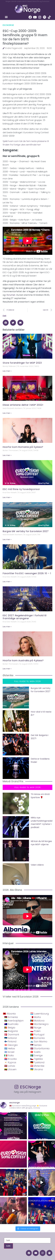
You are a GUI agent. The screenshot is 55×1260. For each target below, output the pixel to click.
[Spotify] (44, 17)
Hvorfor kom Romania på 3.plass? (23, 447)
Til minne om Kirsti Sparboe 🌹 (40, 796)
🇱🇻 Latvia (9, 1066)
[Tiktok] (49, 17)
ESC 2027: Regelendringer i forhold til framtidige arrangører (24, 617)
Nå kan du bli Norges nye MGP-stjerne (41, 843)
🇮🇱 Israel (9, 1052)
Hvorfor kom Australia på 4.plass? (23, 660)
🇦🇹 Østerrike (37, 1066)
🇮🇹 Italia (9, 1055)
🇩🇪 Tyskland (37, 1062)
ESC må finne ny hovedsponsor (21, 489)
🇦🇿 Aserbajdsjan (13, 1020)
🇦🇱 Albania (9, 1013)
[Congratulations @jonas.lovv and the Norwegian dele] (41, 1210)
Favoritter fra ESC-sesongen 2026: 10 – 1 (27, 573)
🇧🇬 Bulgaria (11, 1031)
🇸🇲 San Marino (38, 1041)
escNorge (8, 25)
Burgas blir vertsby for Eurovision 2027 (25, 531)
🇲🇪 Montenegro (39, 1024)
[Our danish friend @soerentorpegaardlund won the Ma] (41, 1182)
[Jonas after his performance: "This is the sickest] (13, 1182)
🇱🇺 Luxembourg (39, 1013)
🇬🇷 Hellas (9, 1048)
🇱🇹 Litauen (10, 1069)
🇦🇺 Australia (11, 1024)
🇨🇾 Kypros (10, 1062)
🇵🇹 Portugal (37, 1034)
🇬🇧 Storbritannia (40, 1048)
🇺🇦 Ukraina (36, 1069)
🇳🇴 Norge (35, 1027)
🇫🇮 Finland (10, 1041)
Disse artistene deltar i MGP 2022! (23, 405)
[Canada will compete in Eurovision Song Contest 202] (13, 1154)
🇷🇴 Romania (37, 1038)
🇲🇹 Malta (35, 1017)
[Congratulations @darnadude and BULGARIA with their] (41, 1154)
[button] (6, 17)
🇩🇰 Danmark (11, 1034)
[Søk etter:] (27, 1240)
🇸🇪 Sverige (36, 1055)
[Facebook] (30, 17)
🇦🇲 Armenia (11, 1017)
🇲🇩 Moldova (37, 1020)
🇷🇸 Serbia (36, 1045)
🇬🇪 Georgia (11, 1045)
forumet (11, 294)
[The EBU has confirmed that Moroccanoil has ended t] (13, 1125)
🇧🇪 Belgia (9, 1027)
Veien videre (37, 864)
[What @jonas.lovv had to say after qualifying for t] (13, 1210)
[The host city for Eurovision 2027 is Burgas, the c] (41, 1125)
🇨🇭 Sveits (35, 1052)
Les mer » (7, 371)
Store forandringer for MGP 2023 (22, 362)
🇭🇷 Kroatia (10, 1059)
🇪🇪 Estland (10, 1038)
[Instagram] (39, 17)
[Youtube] (35, 17)
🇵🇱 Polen (35, 1031)
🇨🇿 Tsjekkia (36, 1059)
